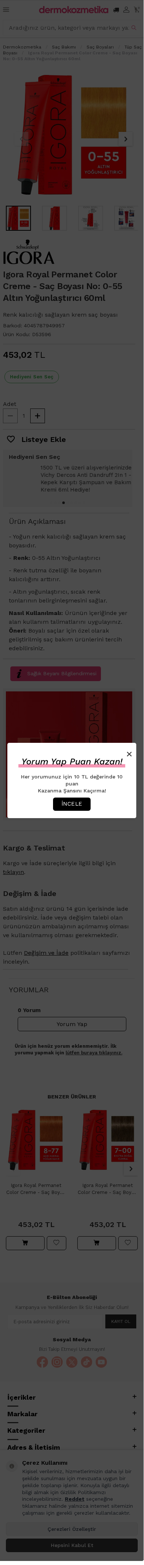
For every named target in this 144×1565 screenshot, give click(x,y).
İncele (72, 804)
